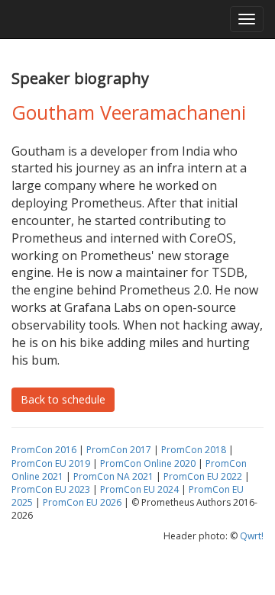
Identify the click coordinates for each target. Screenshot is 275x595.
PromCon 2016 (43, 449)
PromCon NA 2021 (113, 476)
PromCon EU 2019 (50, 463)
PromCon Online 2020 (148, 463)
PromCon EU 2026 (82, 502)
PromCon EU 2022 (202, 476)
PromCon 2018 (193, 449)
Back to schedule (63, 399)
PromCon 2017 (118, 449)
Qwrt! (252, 535)
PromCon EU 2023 (50, 489)
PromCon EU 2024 (139, 489)
